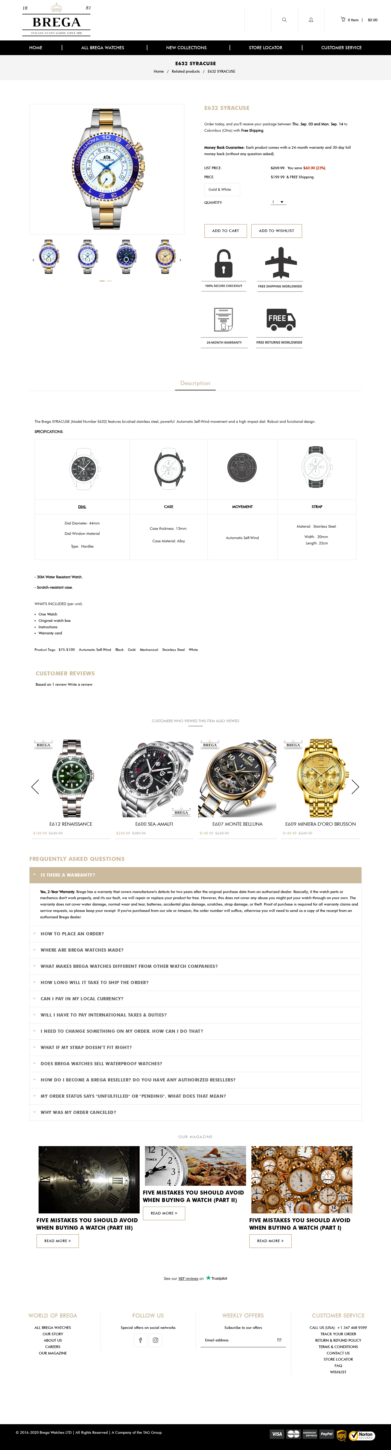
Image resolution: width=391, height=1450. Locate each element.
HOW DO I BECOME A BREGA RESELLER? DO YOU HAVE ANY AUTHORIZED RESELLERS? (138, 1080)
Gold (132, 650)
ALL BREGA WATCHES (103, 47)
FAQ (338, 1366)
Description (195, 383)
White (193, 650)
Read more (56, 1241)
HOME (35, 47)
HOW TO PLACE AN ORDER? (72, 933)
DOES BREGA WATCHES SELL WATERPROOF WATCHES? (102, 1063)
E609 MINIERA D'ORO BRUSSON (320, 824)
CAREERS (52, 1347)
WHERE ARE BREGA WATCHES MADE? (82, 950)
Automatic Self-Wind (95, 650)
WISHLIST (338, 1372)
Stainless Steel (173, 650)
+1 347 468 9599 (352, 1327)
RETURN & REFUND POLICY (338, 1340)
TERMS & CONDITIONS (338, 1347)
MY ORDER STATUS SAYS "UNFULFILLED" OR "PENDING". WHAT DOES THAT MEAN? (133, 1096)
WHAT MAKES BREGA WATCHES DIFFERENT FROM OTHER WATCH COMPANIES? (129, 966)
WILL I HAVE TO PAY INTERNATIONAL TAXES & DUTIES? (104, 1015)
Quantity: (213, 202)
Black (119, 650)
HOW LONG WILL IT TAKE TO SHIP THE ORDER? (95, 982)
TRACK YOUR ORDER (338, 1334)
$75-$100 (67, 650)
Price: (209, 177)
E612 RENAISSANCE (70, 824)
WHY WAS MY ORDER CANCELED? (78, 1112)
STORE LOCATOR (265, 47)
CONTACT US (338, 1353)
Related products (186, 71)
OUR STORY (53, 1334)
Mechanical (149, 650)
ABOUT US (53, 1340)
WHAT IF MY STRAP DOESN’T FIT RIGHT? (86, 1047)
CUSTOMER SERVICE (341, 47)
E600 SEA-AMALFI (154, 824)
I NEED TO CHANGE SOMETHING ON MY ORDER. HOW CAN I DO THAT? (122, 1031)
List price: (213, 168)
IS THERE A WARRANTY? (68, 875)
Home (159, 71)
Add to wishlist (276, 231)
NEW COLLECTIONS (187, 47)
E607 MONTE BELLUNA (238, 824)
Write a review (80, 684)
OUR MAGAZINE (53, 1353)
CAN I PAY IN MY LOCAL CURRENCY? (82, 998)
